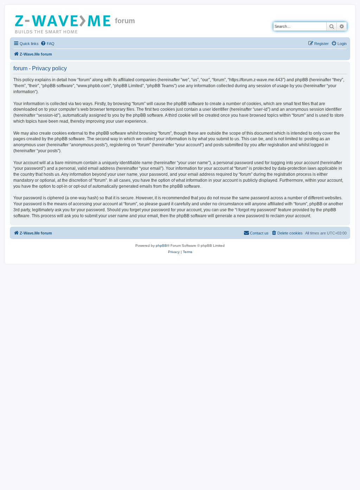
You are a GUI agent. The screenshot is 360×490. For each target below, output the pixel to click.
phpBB (161, 245)
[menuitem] (47, 43)
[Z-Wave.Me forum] (63, 23)
